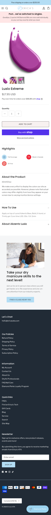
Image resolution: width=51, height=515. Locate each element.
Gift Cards (6, 408)
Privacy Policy (7, 349)
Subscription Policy (10, 353)
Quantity (5, 108)
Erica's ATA (11, 507)
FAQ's (4, 401)
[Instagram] (9, 472)
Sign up (8, 465)
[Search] (7, 8)
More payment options (25, 138)
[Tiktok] (13, 472)
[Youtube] (6, 472)
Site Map (5, 423)
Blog (4, 412)
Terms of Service (9, 345)
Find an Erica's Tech (10, 405)
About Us (6, 375)
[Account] (43, 8)
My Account (7, 368)
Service (5, 416)
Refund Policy (7, 338)
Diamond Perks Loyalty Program (15, 386)
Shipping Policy (8, 342)
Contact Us (6, 371)
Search (5, 420)
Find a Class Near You (20, 300)
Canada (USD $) (10, 501)
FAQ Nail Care (7, 383)
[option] (25, 49)
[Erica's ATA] (25, 8)
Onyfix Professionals (10, 379)
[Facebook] (3, 472)
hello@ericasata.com (10, 321)
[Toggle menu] (2, 8)
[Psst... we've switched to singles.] (25, 17)
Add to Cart (25, 124)
